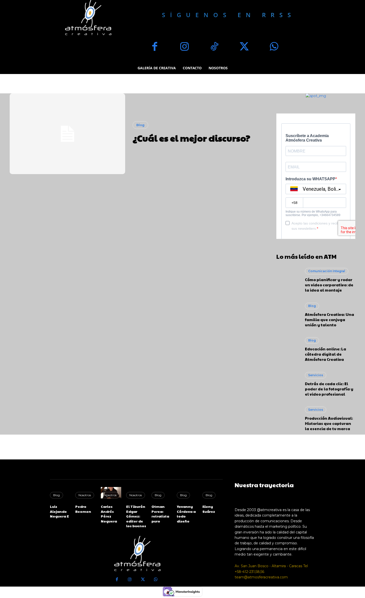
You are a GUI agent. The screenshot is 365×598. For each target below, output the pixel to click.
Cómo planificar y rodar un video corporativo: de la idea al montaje (329, 285)
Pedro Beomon (83, 509)
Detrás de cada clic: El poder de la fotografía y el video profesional (329, 389)
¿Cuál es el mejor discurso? (191, 138)
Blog (140, 125)
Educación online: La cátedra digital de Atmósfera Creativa (325, 354)
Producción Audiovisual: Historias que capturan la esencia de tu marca (329, 423)
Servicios (315, 375)
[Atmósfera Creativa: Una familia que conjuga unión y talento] (288, 315)
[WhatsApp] (273, 47)
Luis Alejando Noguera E (59, 511)
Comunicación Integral (326, 271)
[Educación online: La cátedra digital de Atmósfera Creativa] (288, 350)
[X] (244, 47)
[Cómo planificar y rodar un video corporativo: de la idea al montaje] (288, 280)
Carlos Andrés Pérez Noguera (109, 513)
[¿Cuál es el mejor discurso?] (67, 133)
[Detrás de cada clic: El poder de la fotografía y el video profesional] (288, 384)
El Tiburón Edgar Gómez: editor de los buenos (136, 516)
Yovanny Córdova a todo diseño (186, 513)
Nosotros (84, 495)
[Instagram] (184, 47)
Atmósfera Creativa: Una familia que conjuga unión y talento (329, 319)
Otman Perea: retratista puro (160, 513)
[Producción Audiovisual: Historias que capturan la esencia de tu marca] (288, 419)
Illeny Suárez (208, 509)
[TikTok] (214, 47)
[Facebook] (154, 47)
